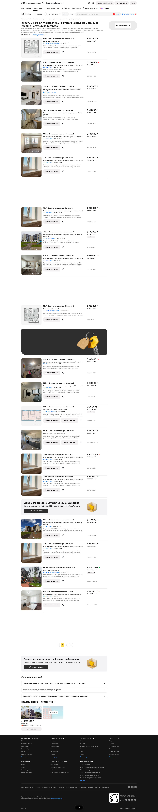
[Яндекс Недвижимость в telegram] (135, 787)
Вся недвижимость (27, 787)
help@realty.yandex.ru (57, 798)
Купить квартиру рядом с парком (90, 772)
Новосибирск (25, 746)
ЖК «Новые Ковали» (49, 411)
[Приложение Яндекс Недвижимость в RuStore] (135, 800)
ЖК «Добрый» (47, 526)
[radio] (66, 645)
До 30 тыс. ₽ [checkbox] (29, 344)
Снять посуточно (26, 770)
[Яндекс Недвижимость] (32, 3)
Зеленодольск (55, 749)
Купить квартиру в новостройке (89, 775)
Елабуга (53, 741)
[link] (133, 3)
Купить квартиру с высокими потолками (92, 767)
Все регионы (54, 764)
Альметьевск (55, 743)
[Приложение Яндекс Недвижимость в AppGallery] (132, 800)
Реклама (37, 787)
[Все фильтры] (23, 14)
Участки (82, 741)
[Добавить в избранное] (63, 52)
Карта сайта (105, 787)
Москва (23, 741)
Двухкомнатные (114, 746)
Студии (111, 741)
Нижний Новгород (26, 754)
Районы (53, 770)
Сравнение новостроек (58, 767)
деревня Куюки (68, 65)
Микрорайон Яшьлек (49, 92)
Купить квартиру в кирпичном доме (90, 777)
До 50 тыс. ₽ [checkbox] (41, 344)
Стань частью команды (49, 787)
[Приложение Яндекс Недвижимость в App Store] (126, 800)
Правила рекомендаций (86, 787)
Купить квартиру (85, 764)
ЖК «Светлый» (47, 67)
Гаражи (82, 754)
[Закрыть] (136, 14)
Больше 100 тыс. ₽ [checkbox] (31, 350)
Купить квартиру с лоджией (88, 770)
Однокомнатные (114, 749)
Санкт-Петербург (26, 743)
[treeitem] (26, 8)
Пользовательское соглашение (67, 787)
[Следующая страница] (71, 645)
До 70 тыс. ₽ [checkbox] (53, 344)
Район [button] (117, 14)
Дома (81, 749)
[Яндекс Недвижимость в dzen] (132, 787)
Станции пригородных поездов (60, 772)
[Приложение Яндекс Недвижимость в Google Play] (129, 800)
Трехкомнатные (114, 754)
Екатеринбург (25, 749)
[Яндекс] (133, 808)
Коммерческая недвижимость (89, 746)
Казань (45, 41)
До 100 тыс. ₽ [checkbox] (66, 344)
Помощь (97, 787)
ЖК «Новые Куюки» (49, 238)
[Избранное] (89, 3)
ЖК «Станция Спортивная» (51, 43)
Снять (23, 764)
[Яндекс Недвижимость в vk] (129, 787)
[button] (93, 3)
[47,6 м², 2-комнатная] (32, 242)
